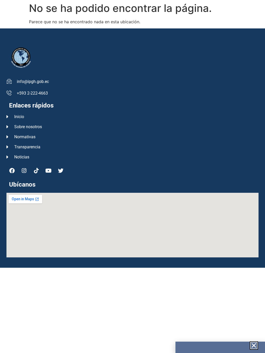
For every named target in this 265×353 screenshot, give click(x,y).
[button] (254, 345)
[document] (132, 176)
